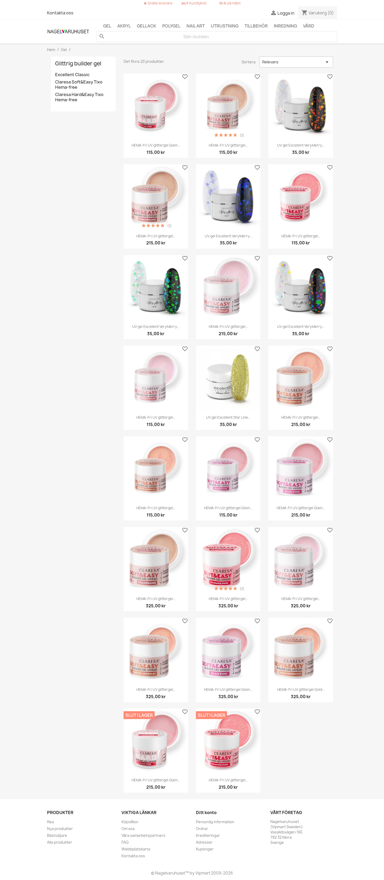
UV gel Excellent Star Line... (228, 417)
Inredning (285, 26)
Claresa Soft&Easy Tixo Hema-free (78, 84)
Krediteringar (208, 835)
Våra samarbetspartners (143, 835)
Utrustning (224, 26)
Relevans (296, 62)
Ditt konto (206, 812)
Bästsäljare (57, 835)
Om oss (128, 828)
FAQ (125, 842)
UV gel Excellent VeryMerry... (300, 145)
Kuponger (205, 849)
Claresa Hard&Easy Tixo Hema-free (79, 97)
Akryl (124, 26)
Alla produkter (59, 842)
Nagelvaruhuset (169, 873)
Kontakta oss (60, 13)
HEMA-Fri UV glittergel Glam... (156, 145)
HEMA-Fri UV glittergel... (228, 145)
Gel (107, 26)
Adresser (204, 842)
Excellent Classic (72, 74)
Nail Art (196, 26)
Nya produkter (60, 828)
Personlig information (215, 821)
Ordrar (202, 828)
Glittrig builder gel (78, 63)
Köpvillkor (129, 821)
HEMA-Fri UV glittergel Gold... (300, 689)
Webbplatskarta (135, 849)
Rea (50, 821)
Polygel (171, 26)
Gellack (146, 26)
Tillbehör (256, 26)
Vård (308, 26)
